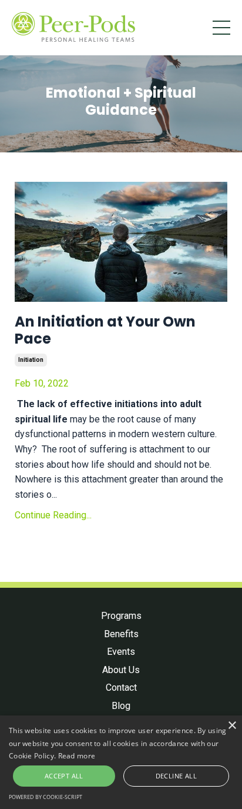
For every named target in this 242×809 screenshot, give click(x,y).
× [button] (231, 725)
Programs (121, 615)
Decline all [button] (176, 775)
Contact (121, 687)
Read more (77, 756)
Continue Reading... (53, 515)
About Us (121, 669)
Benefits (121, 634)
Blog (121, 705)
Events (121, 651)
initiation (30, 360)
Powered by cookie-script (45, 797)
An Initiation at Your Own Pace (105, 331)
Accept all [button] (64, 775)
